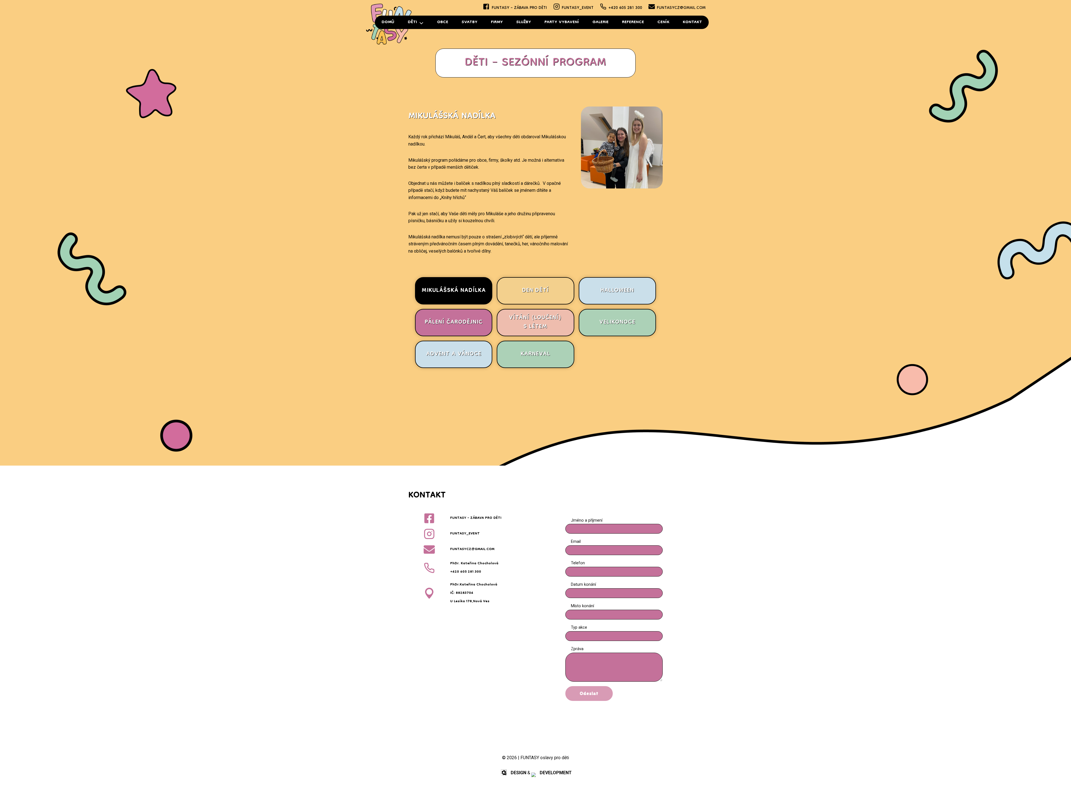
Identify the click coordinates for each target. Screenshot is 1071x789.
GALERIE (600, 22)
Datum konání (583, 584)
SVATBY (469, 22)
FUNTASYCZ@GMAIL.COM (681, 8)
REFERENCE (633, 22)
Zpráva (577, 649)
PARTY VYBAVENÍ (561, 22)
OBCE (442, 22)
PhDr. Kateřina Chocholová (474, 564)
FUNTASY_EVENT (578, 8)
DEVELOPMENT (556, 772)
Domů (388, 22)
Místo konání (582, 606)
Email (576, 541)
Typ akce (579, 627)
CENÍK (663, 22)
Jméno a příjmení (586, 520)
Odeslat (589, 693)
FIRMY (497, 22)
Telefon (578, 563)
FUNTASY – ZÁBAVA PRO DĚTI (519, 8)
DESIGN (518, 772)
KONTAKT (692, 22)
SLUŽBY (523, 22)
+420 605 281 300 (625, 8)
